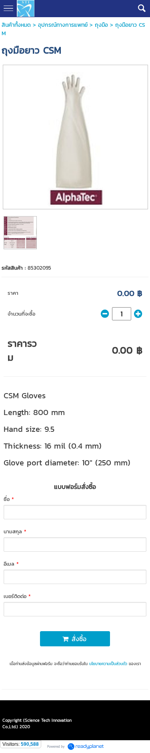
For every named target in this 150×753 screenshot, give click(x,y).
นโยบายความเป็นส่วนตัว (108, 664)
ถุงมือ (101, 25)
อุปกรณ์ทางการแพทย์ (63, 25)
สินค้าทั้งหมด (16, 25)
